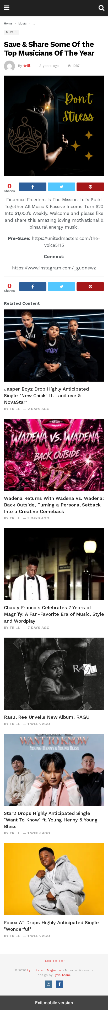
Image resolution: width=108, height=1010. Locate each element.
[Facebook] (59, 984)
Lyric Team (61, 975)
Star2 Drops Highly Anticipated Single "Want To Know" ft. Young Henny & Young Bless (51, 819)
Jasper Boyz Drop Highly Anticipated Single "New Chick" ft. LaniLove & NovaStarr (46, 395)
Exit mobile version (54, 1002)
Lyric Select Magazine (44, 970)
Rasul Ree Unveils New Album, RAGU (46, 717)
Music (11, 32)
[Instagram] (48, 984)
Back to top (54, 961)
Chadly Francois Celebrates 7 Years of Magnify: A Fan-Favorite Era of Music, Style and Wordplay (54, 614)
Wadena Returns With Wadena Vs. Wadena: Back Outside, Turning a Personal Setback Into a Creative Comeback (54, 504)
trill (26, 66)
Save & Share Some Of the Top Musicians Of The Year (49, 48)
